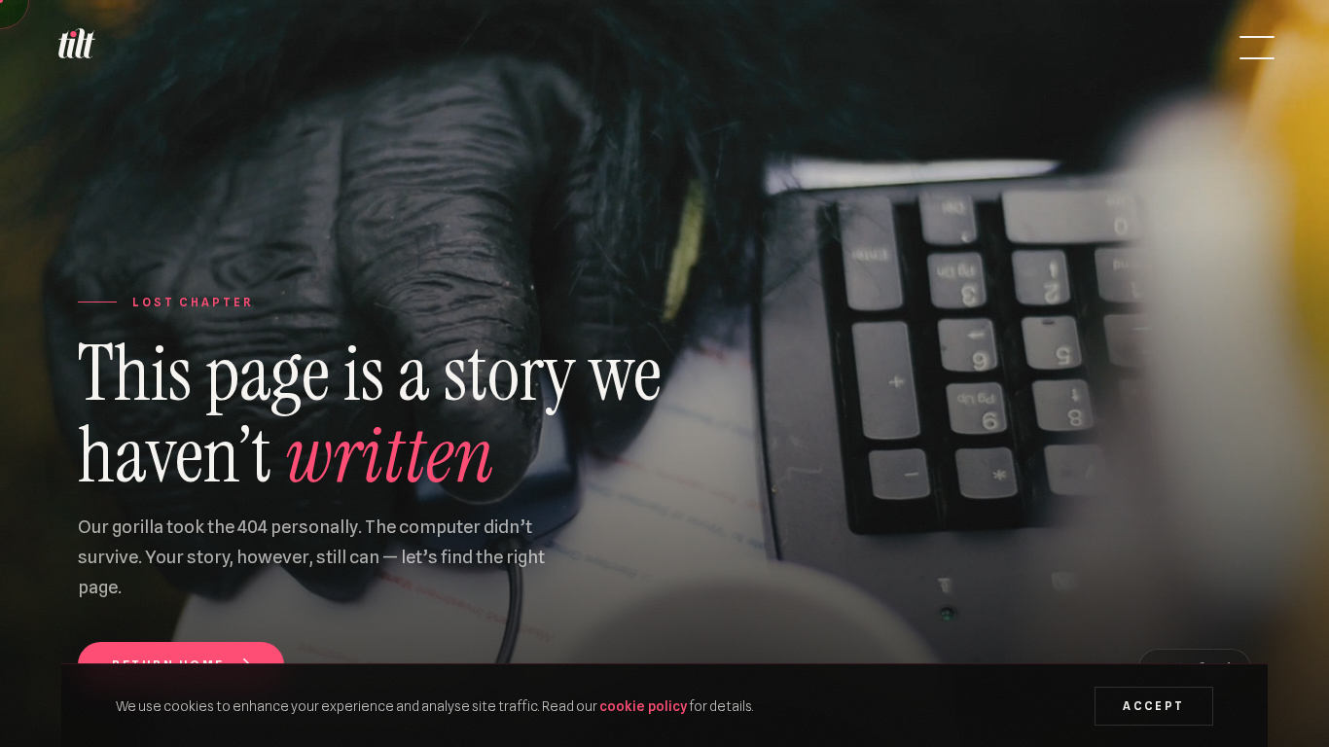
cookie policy (643, 705)
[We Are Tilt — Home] (75, 47)
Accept (1153, 706)
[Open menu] (1257, 47)
